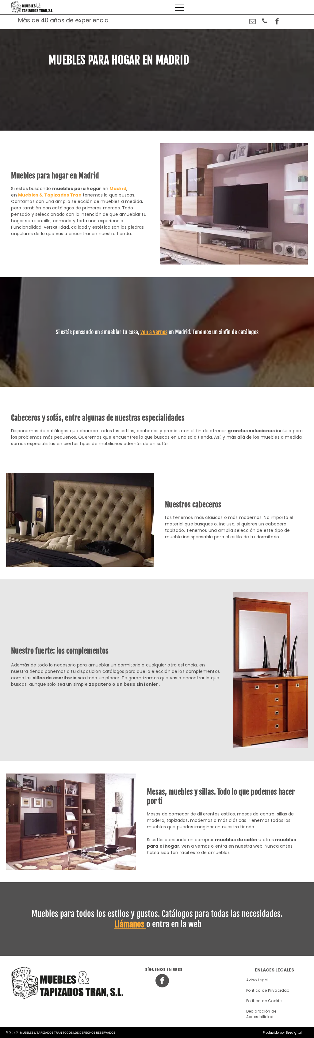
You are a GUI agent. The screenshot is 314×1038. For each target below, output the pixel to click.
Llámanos (129, 924)
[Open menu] (179, 7)
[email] (252, 22)
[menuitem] (274, 980)
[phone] (265, 22)
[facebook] (277, 22)
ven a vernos (153, 332)
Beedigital (294, 1032)
